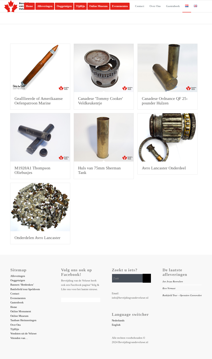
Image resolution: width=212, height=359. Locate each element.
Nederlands (118, 320)
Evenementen (18, 298)
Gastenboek (17, 302)
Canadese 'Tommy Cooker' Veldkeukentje (100, 100)
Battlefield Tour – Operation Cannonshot (182, 295)
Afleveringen (17, 276)
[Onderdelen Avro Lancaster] (40, 207)
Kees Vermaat (169, 288)
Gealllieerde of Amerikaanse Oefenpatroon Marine (38, 100)
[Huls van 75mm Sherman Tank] (104, 137)
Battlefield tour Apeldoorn (25, 289)
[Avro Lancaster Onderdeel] (167, 137)
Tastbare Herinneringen (23, 320)
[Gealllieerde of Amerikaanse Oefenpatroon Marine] (40, 68)
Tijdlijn (14, 329)
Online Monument (20, 311)
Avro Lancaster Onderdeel (164, 168)
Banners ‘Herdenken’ (22, 284)
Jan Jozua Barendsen (173, 281)
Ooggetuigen (17, 280)
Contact (14, 293)
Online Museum (19, 315)
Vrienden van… (19, 338)
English (116, 324)
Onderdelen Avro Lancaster (37, 237)
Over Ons (15, 324)
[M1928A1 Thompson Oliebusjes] (40, 137)
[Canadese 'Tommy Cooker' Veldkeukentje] (104, 68)
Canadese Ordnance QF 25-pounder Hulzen (165, 100)
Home (13, 307)
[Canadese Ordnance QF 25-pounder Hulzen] (167, 68)
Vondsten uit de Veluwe (23, 333)
